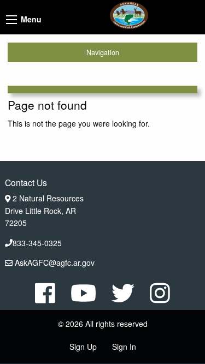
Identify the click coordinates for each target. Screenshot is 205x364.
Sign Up (83, 346)
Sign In (124, 346)
